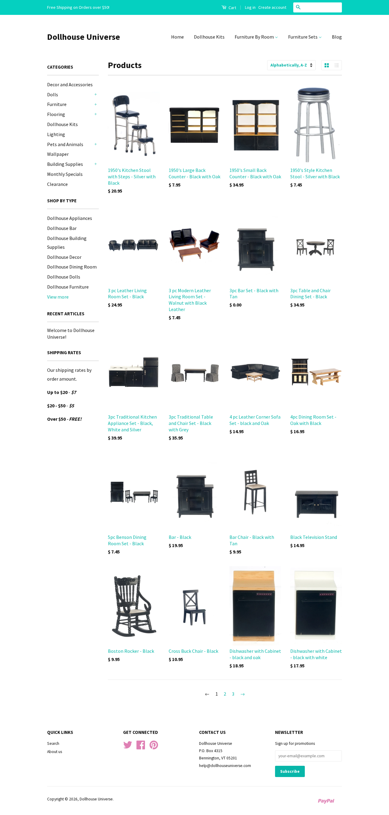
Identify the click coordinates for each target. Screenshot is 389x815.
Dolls (52, 94)
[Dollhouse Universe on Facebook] (140, 747)
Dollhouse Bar (62, 228)
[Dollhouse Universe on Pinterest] (153, 747)
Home (177, 37)
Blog (337, 37)
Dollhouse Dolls (63, 277)
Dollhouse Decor (64, 257)
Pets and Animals (65, 144)
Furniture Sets (303, 37)
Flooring (56, 114)
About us (54, 751)
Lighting (56, 134)
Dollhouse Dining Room (72, 267)
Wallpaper (58, 154)
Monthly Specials (65, 174)
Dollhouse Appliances (69, 218)
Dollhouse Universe (83, 36)
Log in (250, 7)
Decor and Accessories (70, 84)
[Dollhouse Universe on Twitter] (127, 747)
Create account (272, 7)
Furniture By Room (255, 37)
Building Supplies (65, 164)
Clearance (57, 184)
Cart (232, 7)
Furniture (57, 104)
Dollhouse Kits (209, 37)
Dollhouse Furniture (68, 287)
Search (53, 743)
